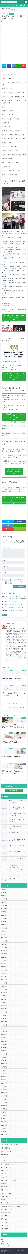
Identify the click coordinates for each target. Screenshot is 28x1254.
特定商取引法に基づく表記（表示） (11, 1206)
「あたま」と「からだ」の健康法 (14, 5)
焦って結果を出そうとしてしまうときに (17, 859)
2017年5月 (4, 1096)
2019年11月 (4, 999)
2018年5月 (4, 1057)
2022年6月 (4, 924)
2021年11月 (4, 934)
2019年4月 (4, 1021)
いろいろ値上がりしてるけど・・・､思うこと (16, 808)
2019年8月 (4, 1008)
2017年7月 (4, 1089)
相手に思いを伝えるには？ (15, 604)
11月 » (5, 880)
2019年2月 (4, 1028)
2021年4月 (4, 947)
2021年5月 (4, 944)
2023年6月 (4, 912)
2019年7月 (4, 1012)
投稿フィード (4, 1241)
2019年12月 (4, 996)
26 (21, 876)
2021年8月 (4, 937)
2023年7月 (4, 908)
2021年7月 (4, 941)
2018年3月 (4, 1063)
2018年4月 (4, 1060)
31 (14, 878)
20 (25, 874)
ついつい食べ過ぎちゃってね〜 (11, 703)
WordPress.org (5, 1245)
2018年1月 (4, 1070)
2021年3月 (4, 950)
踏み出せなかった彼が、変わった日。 (17, 820)
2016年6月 (4, 1131)
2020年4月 (4, 983)
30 (10, 878)
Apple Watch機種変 (6, 1151)
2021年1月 (4, 957)
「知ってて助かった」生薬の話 (9, 1144)
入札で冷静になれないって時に (17, 852)
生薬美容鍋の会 (5, 1212)
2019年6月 (4, 1015)
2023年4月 (4, 918)
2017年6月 (4, 1092)
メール (5, 566)
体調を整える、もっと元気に (9, 1180)
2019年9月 (4, 1005)
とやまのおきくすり (6, 1170)
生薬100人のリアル (6, 1209)
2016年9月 (4, 1122)
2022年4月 (4, 928)
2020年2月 (4, 989)
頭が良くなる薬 (5, 1225)
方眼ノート (5, 593)
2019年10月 (4, 1002)
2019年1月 (4, 1031)
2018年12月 (4, 1034)
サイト (4, 573)
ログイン (3, 1239)
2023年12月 (4, 902)
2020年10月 (4, 963)
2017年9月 (4, 1083)
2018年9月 (4, 1044)
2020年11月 (4, 960)
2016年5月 (4, 1134)
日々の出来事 (4, 1196)
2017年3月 (4, 1102)
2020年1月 (4, 992)
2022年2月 (4, 931)
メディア (3, 1174)
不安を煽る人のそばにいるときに (17, 827)
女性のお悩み (4, 1186)
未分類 (3, 1199)
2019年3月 (4, 1025)
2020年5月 (4, 979)
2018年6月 (4, 1054)
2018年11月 (4, 1038)
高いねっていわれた (14, 832)
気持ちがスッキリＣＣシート (16, 607)
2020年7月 (4, 973)
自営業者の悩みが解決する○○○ (16, 610)
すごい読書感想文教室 (7, 1164)
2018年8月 (4, 1047)
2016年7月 (4, 1128)
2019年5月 (4, 1018)
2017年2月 (4, 1105)
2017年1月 (4, 1109)
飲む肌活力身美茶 (6, 1228)
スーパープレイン (6, 1161)
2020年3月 (4, 986)
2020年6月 (4, 976)
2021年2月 (4, 954)
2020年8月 (4, 970)
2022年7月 (4, 921)
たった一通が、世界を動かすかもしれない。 (17, 814)
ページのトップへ (22, 476)
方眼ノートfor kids (6, 1193)
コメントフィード (5, 1243)
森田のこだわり (5, 1203)
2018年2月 (4, 1067)
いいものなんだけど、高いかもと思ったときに (17, 839)
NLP (2, 1157)
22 (6, 876)
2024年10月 (4, 895)
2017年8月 (4, 1086)
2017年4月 (4, 1099)
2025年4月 (4, 892)
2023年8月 (4, 905)
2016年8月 (4, 1125)
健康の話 (3, 1183)
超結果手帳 (4, 1222)
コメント (5, 547)
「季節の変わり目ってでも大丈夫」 (16, 707)
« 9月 (2, 880)
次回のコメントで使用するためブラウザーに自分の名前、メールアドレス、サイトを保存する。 (13, 581)
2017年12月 (4, 1073)
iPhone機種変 (4, 1154)
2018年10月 (4, 1041)
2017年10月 (4, 1080)
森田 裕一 (9, 626)
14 (2, 874)
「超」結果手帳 (5, 1148)
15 (6, 874)
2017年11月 (4, 1076)
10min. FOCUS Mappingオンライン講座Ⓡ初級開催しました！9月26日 (17, 597)
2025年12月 (4, 889)
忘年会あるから (13, 601)
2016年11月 (4, 1115)
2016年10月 (4, 1118)
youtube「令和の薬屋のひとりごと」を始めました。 (17, 801)
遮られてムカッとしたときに (17, 845)
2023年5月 (4, 915)
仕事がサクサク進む (6, 1177)
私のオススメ (4, 1215)
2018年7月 (4, 1050)
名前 (4, 560)
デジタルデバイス (6, 1167)
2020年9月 (4, 966)
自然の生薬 (4, 1219)
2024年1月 (4, 899)
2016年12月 (4, 1112)
